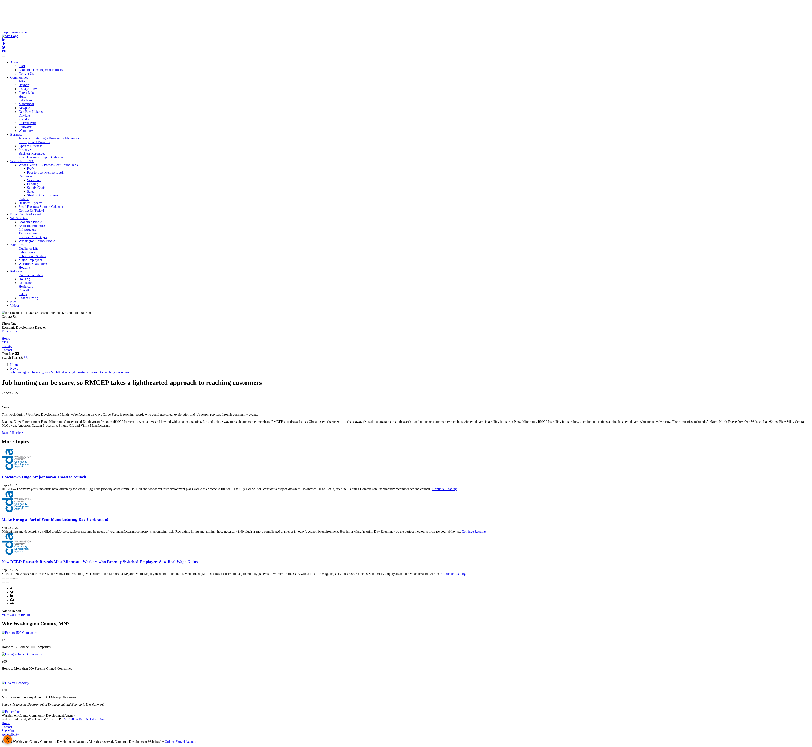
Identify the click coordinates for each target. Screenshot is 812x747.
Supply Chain (36, 187)
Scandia (24, 119)
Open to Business (30, 146)
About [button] (14, 62)
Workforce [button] (17, 244)
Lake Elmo (26, 100)
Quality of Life (28, 248)
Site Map (8, 730)
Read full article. (13, 432)
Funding (32, 184)
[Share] (7, 578)
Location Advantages (33, 237)
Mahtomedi (26, 104)
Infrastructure (27, 229)
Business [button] (16, 134)
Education (25, 290)
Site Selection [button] (19, 218)
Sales (30, 191)
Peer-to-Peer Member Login (45, 172)
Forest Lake (26, 92)
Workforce (34, 180)
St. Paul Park (27, 123)
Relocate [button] (16, 271)
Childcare (25, 282)
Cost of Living (28, 298)
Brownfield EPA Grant (25, 214)
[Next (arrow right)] (7, 582)
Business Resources (32, 153)
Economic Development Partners (41, 70)
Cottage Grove (28, 89)
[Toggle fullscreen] (12, 578)
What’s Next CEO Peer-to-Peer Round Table (49, 165)
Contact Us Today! (31, 210)
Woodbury (26, 130)
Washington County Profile (37, 241)
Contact (7, 350)
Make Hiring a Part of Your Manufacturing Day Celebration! (55, 519)
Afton (22, 81)
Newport (24, 108)
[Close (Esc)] (3, 578)
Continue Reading (444, 489)
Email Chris (10, 331)
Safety (23, 294)
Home (6, 338)
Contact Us (26, 73)
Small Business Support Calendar (41, 157)
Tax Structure (28, 233)
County (7, 346)
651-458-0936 (72, 719)
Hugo (22, 96)
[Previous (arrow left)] (3, 582)
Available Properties (32, 225)
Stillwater (25, 127)
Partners (24, 199)
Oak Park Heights (31, 111)
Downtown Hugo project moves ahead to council (44, 477)
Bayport (24, 85)
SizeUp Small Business (34, 142)
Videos (14, 305)
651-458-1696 (95, 719)
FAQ (30, 168)
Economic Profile (30, 222)
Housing (24, 267)
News (14, 301)
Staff (22, 66)
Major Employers (30, 260)
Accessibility (10, 734)
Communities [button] (19, 77)
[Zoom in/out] (16, 578)
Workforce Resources (33, 263)
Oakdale (24, 115)
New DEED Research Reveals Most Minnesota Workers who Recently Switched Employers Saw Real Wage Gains (100, 561)
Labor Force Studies (32, 256)
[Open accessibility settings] (7, 739)
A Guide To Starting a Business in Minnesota (49, 138)
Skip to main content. (16, 32)
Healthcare (26, 286)
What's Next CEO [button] (22, 161)
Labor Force (27, 252)
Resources (25, 176)
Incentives (25, 149)
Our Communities (31, 275)
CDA (5, 342)
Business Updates (30, 203)
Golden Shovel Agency (180, 741)
